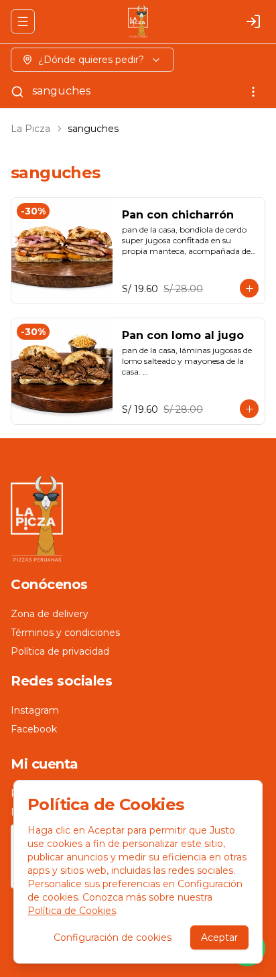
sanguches (61, 90)
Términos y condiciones (65, 633)
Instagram (35, 710)
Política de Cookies (71, 911)
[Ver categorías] (253, 92)
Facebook (34, 729)
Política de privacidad (60, 651)
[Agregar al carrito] (249, 288)
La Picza (30, 129)
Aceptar (219, 937)
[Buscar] (17, 92)
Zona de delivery (49, 614)
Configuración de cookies (112, 937)
